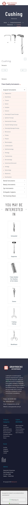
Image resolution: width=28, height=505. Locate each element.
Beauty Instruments (9, 184)
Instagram (5, 449)
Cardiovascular (9, 145)
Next (23, 70)
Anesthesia (8, 97)
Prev (5, 70)
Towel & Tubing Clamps (11, 125)
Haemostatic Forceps (10, 121)
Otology (7, 152)
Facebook (5, 451)
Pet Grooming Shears (9, 196)
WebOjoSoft (14, 481)
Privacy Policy (19, 427)
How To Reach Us (19, 432)
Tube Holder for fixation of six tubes (14, 279)
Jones (14, 301)
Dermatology (8, 159)
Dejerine (14, 256)
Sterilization (8, 177)
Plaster (7, 138)
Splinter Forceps (9, 118)
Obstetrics (7, 173)
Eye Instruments (8, 188)
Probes (7, 135)
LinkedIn (5, 453)
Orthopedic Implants (9, 192)
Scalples (7, 107)
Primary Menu (25, 3)
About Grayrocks (19, 425)
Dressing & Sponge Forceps (12, 128)
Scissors (7, 111)
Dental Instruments (9, 181)
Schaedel (14, 236)
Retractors (8, 131)
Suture (6, 104)
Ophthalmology (9, 149)
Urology (7, 166)
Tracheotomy (8, 156)
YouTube (5, 447)
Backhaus (14, 344)
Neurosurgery (8, 142)
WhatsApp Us (15, 500)
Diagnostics (8, 93)
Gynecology (8, 170)
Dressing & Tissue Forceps (12, 114)
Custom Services (19, 430)
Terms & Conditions (20, 429)
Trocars (7, 100)
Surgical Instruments (9, 90)
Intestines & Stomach (10, 163)
